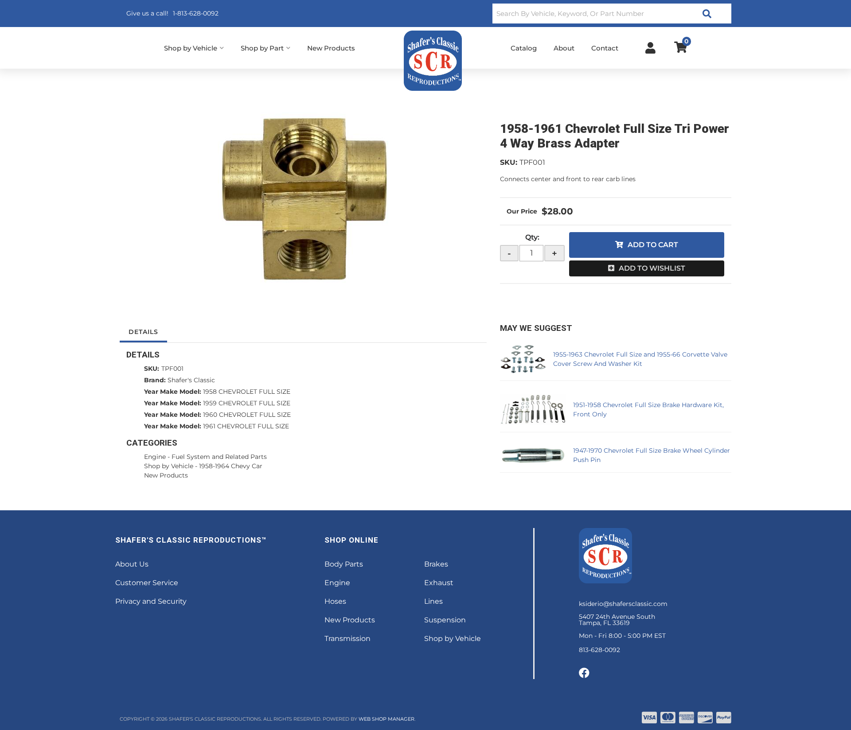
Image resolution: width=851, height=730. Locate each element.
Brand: (155, 380)
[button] (611, 13)
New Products (166, 475)
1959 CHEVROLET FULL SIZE (246, 403)
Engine (155, 457)
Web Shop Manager (386, 719)
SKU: (508, 162)
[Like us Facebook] (584, 673)
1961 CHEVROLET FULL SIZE (246, 426)
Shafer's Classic (191, 380)
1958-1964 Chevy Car (230, 466)
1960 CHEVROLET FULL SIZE (247, 415)
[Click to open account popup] (650, 48)
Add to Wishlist (652, 268)
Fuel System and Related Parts (219, 457)
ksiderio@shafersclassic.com (623, 604)
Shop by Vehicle (168, 466)
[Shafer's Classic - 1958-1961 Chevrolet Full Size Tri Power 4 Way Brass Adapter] (303, 201)
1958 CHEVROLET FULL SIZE (246, 392)
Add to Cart (653, 245)
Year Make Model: (172, 392)
